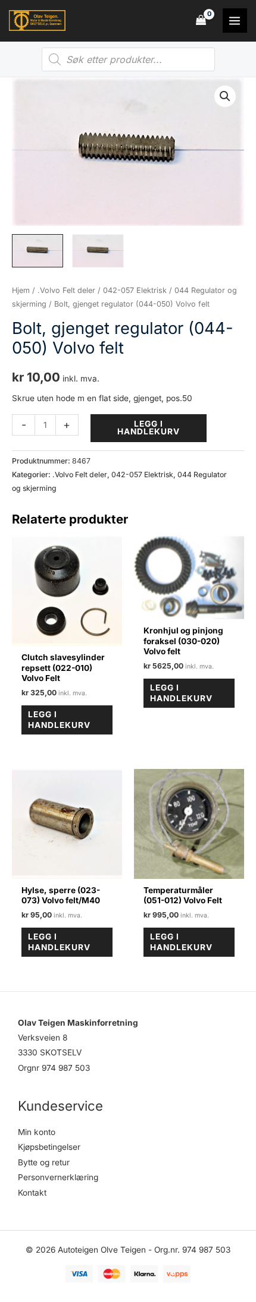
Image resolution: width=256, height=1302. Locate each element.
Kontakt (32, 1192)
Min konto (36, 1132)
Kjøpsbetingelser (49, 1147)
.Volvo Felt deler (66, 290)
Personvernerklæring (58, 1177)
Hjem (21, 290)
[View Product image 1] (37, 250)
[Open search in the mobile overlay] (128, 59)
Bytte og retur (44, 1162)
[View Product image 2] (97, 250)
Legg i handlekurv (148, 428)
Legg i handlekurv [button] (59, 720)
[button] (225, 96)
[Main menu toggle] (235, 20)
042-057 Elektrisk (135, 290)
